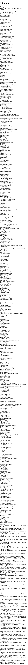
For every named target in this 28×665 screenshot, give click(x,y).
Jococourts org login (5, 192)
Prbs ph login (3, 158)
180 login (2, 524)
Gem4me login (3, 395)
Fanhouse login (4, 211)
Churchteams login (4, 99)
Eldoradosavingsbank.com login (8, 425)
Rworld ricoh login (4, 146)
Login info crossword (5, 20)
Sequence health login (5, 278)
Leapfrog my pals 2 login (6, 358)
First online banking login (6, 407)
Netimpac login (4, 327)
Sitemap (2, 7)
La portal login (3, 186)
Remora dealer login (5, 150)
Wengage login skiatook (6, 241)
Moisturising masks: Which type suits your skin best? (13, 598)
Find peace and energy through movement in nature (12, 571)
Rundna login (3, 145)
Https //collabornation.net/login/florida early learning (13, 384)
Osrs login (2, 312)
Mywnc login (3, 333)
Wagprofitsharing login (5, 111)
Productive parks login (5, 154)
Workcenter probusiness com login (8, 11)
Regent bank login (4, 152)
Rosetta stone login (4, 147)
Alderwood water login (5, 513)
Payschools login (4, 308)
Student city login (4, 269)
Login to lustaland (4, 354)
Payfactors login (4, 310)
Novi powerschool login (6, 164)
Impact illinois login (5, 377)
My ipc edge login (4, 337)
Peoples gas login (4, 160)
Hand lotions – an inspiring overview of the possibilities (13, 603)
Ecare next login (4, 436)
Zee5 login (2, 249)
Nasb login (2, 76)
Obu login (2, 322)
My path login (3, 336)
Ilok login (2, 379)
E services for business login (7, 216)
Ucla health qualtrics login (6, 58)
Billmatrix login (4, 486)
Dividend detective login (6, 443)
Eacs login (2, 93)
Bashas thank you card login (7, 500)
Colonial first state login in (6, 27)
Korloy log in (3, 362)
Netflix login (3, 167)
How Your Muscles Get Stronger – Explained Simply (13, 567)
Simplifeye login (4, 277)
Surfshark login (4, 59)
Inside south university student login (9, 373)
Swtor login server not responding (8, 129)
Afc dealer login (4, 105)
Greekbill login (3, 203)
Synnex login (3, 266)
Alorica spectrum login (5, 510)
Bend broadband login (5, 493)
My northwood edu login (6, 39)
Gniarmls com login (5, 394)
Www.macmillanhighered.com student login (11, 245)
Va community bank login (6, 54)
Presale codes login (4, 157)
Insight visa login (4, 372)
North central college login (6, 165)
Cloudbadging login (5, 461)
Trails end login (4, 260)
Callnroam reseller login (6, 47)
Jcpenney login (3, 366)
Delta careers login (4, 446)
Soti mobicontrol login (5, 274)
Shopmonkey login (4, 65)
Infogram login (3, 195)
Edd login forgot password (6, 432)
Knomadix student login (6, 189)
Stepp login (3, 270)
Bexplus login (3, 487)
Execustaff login (4, 92)
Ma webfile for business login (7, 80)
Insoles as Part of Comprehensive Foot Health (11, 614)
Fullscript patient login (5, 41)
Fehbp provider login (5, 412)
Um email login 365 (5, 57)
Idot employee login (5, 196)
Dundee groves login (5, 26)
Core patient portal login (6, 454)
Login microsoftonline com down (8, 82)
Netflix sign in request (5, 329)
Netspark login (3, 19)
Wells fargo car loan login (6, 239)
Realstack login (4, 288)
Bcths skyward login (5, 496)
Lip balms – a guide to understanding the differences (13, 599)
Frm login (2, 23)
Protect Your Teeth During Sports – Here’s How (12, 648)
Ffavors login (3, 409)
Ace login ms (3, 518)
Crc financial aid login (5, 96)
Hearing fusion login (5, 391)
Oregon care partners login (6, 315)
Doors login (3, 439)
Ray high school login (5, 290)
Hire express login (4, 390)
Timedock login (4, 128)
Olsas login (3, 319)
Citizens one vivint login (6, 462)
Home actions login (5, 86)
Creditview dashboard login (7, 94)
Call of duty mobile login (6, 29)
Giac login (2, 206)
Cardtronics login (4, 474)
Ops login (2, 316)
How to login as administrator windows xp (10, 386)
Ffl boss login (3, 411)
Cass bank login (4, 469)
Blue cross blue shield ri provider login (9, 228)
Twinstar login (3, 124)
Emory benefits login (5, 423)
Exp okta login (3, 415)
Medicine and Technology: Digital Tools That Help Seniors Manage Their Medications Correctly (12, 529)
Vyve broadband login (5, 110)
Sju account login (4, 140)
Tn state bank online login (6, 12)
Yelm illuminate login (5, 30)
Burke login (3, 476)
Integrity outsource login (6, 370)
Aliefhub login (3, 511)
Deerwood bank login (5, 447)
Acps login (2, 515)
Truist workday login (5, 125)
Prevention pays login (5, 296)
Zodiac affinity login (5, 250)
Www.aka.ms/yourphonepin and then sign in (11, 118)
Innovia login (3, 375)
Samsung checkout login (6, 69)
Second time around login (6, 142)
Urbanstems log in (4, 256)
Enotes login (3, 213)
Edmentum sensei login (5, 430)
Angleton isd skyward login (7, 506)
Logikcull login (4, 181)
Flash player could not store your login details (11, 404)
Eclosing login (3, 433)
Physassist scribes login (5, 73)
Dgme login (3, 444)
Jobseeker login (4, 365)
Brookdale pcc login (5, 227)
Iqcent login (3, 83)
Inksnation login (4, 40)
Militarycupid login (4, 174)
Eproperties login (4, 419)
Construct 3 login (4, 457)
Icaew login (3, 382)
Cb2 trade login (4, 100)
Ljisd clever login (4, 355)
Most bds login (3, 344)
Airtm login (3, 104)
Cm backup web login (5, 220)
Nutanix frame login (5, 323)
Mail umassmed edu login (6, 352)
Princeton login (3, 156)
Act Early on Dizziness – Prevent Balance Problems (13, 627)
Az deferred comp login (6, 101)
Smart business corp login (6, 62)
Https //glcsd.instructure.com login (8, 383)
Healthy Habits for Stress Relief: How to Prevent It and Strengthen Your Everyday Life (13, 559)
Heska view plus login (5, 87)
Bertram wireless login (5, 490)
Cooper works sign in (5, 97)
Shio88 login (3, 66)
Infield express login (5, 376)
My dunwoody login (5, 338)
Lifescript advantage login (6, 182)
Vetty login (2, 252)
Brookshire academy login (6, 478)
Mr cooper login (4, 342)
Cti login (2, 451)
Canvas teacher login (5, 223)
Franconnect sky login (5, 210)
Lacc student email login (6, 184)
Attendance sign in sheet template (8, 504)
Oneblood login (4, 317)
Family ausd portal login (6, 90)
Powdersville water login (6, 298)
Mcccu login (3, 349)
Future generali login (5, 207)
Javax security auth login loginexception (10, 368)
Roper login (3, 149)
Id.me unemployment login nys (7, 85)
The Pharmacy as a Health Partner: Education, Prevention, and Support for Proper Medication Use (12, 556)
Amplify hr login (4, 507)
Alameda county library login (7, 514)
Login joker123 (4, 179)
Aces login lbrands (4, 517)
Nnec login (2, 326)
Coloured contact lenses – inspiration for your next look (13, 638)
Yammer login (3, 246)
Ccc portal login (4, 468)
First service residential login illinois (9, 405)
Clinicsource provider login (6, 44)
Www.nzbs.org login (5, 119)
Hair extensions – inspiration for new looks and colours (13, 596)
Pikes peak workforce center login (8, 301)
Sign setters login (4, 64)
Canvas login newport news (7, 46)
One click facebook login (6, 163)
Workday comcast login (6, 32)
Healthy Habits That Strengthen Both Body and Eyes (13, 634)
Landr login (3, 359)
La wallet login (3, 361)
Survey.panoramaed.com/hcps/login (9, 13)
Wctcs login (3, 237)
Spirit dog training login (6, 273)
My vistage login (4, 334)
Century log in (3, 467)
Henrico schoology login (6, 202)
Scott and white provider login (7, 281)
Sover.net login (3, 136)
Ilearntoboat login (4, 380)
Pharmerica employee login (6, 303)
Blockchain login (4, 483)
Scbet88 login (3, 143)
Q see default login (4, 292)
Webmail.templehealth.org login (8, 114)
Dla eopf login (3, 441)
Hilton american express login (7, 199)
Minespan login (4, 79)
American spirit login (5, 231)
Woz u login (3, 244)
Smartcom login (4, 138)
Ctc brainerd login (4, 218)
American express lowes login (7, 508)
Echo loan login (4, 43)
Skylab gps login (4, 276)
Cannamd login (4, 475)
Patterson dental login (5, 309)
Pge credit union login (5, 18)
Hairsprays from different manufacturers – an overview (13, 586)
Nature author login (5, 331)
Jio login (2, 193)
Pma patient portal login (6, 299)
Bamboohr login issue (5, 50)
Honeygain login (4, 387)
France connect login (5, 400)
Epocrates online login (5, 418)
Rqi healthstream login (5, 284)
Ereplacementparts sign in (6, 416)
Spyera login (3, 133)
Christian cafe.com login (6, 221)
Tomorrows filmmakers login (7, 262)
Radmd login (3, 153)
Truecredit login (4, 259)
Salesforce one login (5, 283)
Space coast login (4, 135)
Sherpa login (3, 33)
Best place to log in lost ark (6, 489)
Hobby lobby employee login (7, 389)
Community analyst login (6, 460)
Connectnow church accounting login (9, 458)
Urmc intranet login (5, 255)
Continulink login (4, 455)
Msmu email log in (4, 341)
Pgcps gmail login (4, 305)
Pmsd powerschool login (6, 34)
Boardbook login (4, 479)
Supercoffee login (4, 132)
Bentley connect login (5, 492)
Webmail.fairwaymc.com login (7, 53)
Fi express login (4, 408)
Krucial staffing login (5, 188)
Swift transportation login (6, 131)
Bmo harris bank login (5, 481)
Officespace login (4, 320)
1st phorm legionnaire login (6, 108)
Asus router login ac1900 (6, 51)
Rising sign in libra (4, 285)
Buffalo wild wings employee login (8, 224)
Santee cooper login (5, 15)
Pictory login (3, 302)
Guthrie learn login (4, 393)
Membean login (4, 175)
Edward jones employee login (7, 428)
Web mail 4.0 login (4, 112)
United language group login (7, 257)
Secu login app (3, 280)
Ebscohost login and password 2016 (9, 435)
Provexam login (4, 295)
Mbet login (2, 351)
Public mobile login (5, 16)
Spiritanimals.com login (6, 271)
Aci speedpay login (4, 107)
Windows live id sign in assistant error (9, 115)
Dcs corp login (3, 448)
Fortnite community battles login (8, 401)
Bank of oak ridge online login (7, 501)
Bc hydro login (3, 499)
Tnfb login (2, 263)
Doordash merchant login (6, 440)
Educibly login (3, 429)
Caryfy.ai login (3, 471)
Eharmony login (4, 426)
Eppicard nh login (4, 421)
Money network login (5, 172)
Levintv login (3, 356)
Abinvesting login (4, 521)
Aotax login (3, 230)
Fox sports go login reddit (6, 398)
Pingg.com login (4, 72)
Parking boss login (4, 161)
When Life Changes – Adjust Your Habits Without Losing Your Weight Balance (12, 661)
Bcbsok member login (5, 497)
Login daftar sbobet (5, 22)
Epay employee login (5, 422)
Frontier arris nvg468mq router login (9, 209)
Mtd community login (5, 171)
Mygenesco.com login (5, 37)
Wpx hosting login (4, 117)
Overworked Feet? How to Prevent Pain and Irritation (13, 616)
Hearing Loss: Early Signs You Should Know (11, 623)
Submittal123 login (4, 267)
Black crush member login (6, 485)
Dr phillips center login (5, 437)
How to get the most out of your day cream (10, 605)
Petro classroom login (5, 306)
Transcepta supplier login (6, 126)
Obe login (2, 75)
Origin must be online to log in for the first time (11, 313)
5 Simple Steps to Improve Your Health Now (11, 8)
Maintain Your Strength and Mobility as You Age (12, 663)
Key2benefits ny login (5, 363)
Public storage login (5, 294)
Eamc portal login (4, 214)
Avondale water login (5, 503)
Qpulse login (3, 291)
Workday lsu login (4, 242)
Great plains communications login (8, 204)
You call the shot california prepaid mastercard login (12, 248)
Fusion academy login (5, 397)
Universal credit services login (7, 55)
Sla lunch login (3, 139)
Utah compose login (5, 253)
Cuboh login (3, 450)
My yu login (3, 170)
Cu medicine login (4, 217)
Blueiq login (3, 482)
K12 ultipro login (4, 191)
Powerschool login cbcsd (6, 71)
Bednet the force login (5, 494)
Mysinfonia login (4, 78)
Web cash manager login (6, 238)
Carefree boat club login (6, 472)
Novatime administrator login (7, 36)
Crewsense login (4, 453)
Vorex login (3, 234)
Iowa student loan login (6, 369)
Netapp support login (5, 330)
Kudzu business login (5, 185)
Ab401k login (3, 232)
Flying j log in (3, 402)
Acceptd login (3, 520)
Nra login (2, 324)
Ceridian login (3, 465)
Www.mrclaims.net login (6, 121)
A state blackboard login (6, 522)
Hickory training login (5, 200)
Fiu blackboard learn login (6, 25)
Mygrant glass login (5, 168)
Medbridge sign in (4, 177)
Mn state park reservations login (8, 345)
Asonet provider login (5, 103)
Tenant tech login (4, 264)
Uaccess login (3, 122)
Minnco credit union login (6, 348)
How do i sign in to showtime (7, 198)
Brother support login (5, 225)
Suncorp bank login (5, 61)
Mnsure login (3, 347)
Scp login (2, 68)
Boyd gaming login (4, 48)
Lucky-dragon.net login (6, 178)
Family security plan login (6, 89)
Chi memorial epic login (6, 464)
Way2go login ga (4, 235)
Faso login (2, 414)
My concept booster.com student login (9, 340)
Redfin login (3, 287)
